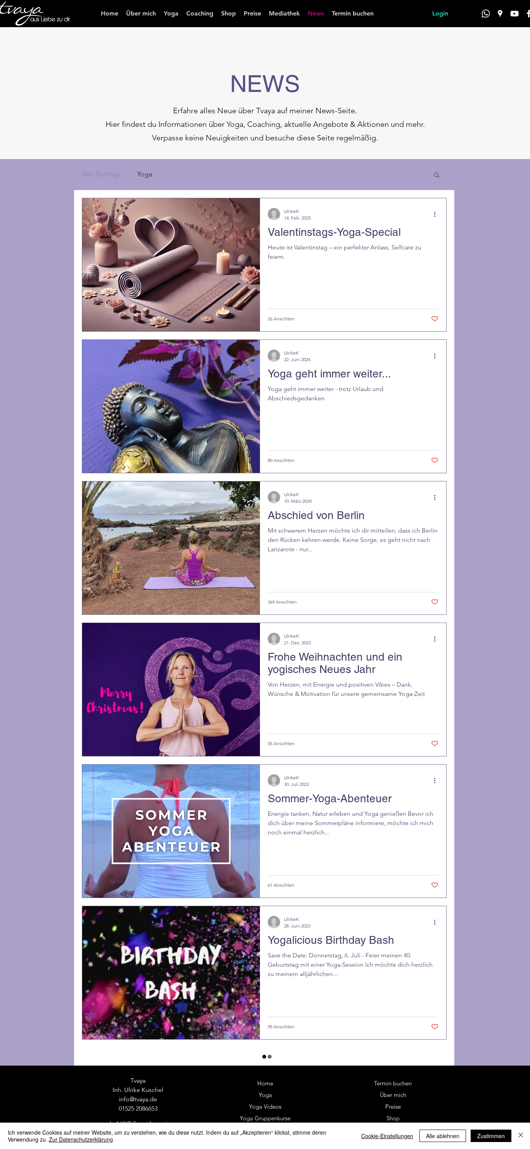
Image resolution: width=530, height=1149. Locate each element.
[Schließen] (520, 1136)
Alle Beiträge (101, 174)
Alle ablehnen (442, 1136)
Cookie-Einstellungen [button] (387, 1136)
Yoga (144, 174)
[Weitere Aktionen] (437, 214)
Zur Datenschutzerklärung (81, 1139)
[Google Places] (500, 14)
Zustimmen (491, 1136)
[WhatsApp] (486, 14)
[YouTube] (514, 14)
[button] (436, 175)
